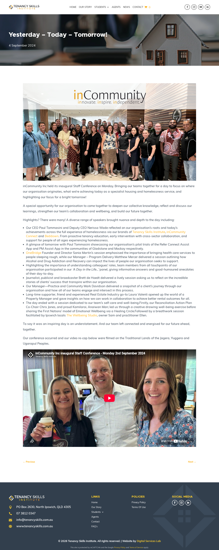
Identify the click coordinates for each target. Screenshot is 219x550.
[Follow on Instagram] (194, 7)
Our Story (85, 7)
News (126, 7)
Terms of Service (136, 547)
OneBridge (33, 253)
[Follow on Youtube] (200, 7)
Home (73, 7)
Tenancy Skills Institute (148, 232)
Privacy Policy (139, 502)
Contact (138, 7)
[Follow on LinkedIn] (207, 7)
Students (100, 7)
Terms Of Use (139, 507)
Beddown (52, 236)
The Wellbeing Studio (82, 315)
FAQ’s (94, 526)
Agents (116, 7)
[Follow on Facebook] (187, 7)
